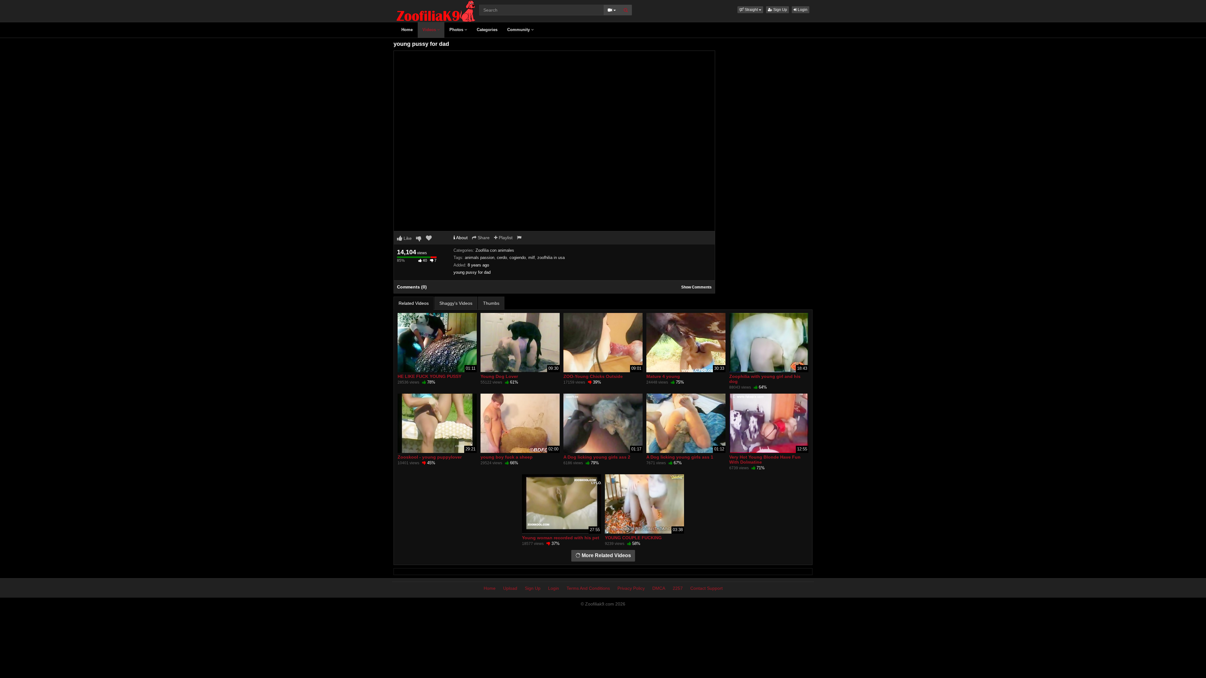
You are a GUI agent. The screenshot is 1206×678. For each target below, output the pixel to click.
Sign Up (779, 10)
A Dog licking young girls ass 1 (679, 457)
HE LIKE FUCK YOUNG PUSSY (429, 376)
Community (519, 29)
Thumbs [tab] (491, 303)
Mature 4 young (663, 376)
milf (531, 257)
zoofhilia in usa (551, 257)
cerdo (502, 257)
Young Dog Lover (499, 376)
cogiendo (517, 257)
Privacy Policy (631, 588)
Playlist (505, 237)
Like (407, 238)
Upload (510, 588)
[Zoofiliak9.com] (436, 10)
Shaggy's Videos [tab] (455, 303)
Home (407, 29)
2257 (678, 588)
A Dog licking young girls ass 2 (596, 457)
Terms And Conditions (588, 588)
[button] (750, 9)
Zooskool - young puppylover (430, 457)
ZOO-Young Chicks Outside (593, 376)
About (461, 237)
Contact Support (706, 588)
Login (802, 10)
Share (483, 237)
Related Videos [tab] (414, 303)
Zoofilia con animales (494, 250)
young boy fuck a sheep (507, 457)
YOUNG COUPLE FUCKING (633, 537)
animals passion (479, 257)
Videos (429, 29)
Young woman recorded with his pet (560, 537)
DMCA (658, 588)
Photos (456, 29)
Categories (487, 29)
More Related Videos (605, 555)
